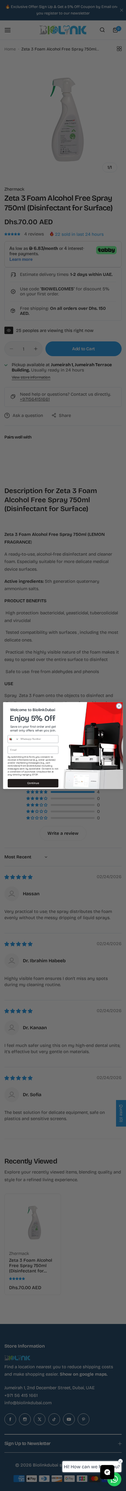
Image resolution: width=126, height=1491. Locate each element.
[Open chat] (107, 1472)
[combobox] (13, 739)
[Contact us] (114, 1479)
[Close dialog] (119, 706)
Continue (33, 783)
